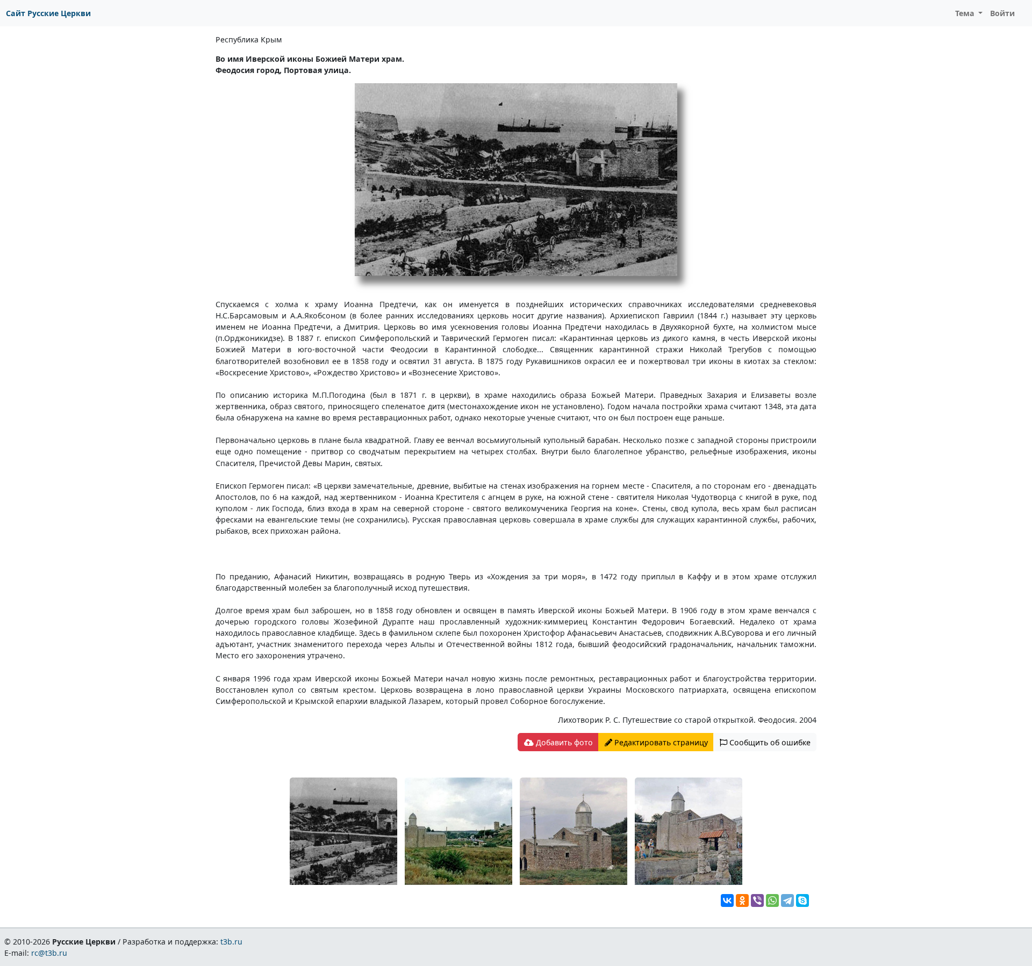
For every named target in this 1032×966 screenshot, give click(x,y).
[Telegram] (787, 900)
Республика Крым (249, 39)
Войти (1002, 13)
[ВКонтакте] (727, 900)
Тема (966, 13)
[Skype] (802, 900)
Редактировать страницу (660, 742)
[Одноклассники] (742, 900)
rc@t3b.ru (49, 953)
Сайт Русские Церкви (48, 13)
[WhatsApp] (772, 900)
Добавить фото (563, 742)
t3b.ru (231, 941)
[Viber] (757, 900)
